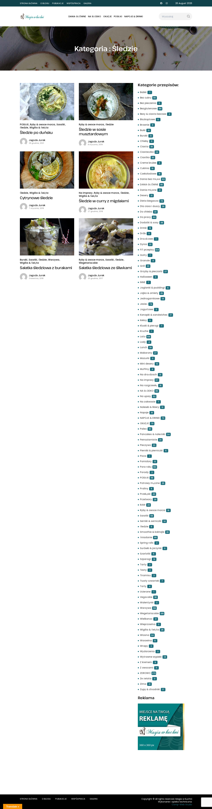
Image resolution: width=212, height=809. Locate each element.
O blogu (44, 3)
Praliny (144, 488)
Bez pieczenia (148, 103)
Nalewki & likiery (149, 407)
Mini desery (147, 363)
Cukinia (144, 168)
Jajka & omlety (149, 293)
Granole (145, 260)
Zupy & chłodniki (150, 689)
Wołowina (146, 640)
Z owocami (146, 667)
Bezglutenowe (148, 108)
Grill (142, 266)
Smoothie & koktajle (152, 532)
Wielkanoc (146, 618)
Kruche (144, 331)
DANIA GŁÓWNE (77, 16)
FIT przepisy (147, 249)
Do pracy (145, 217)
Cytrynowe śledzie (36, 197)
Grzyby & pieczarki (151, 271)
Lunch (143, 347)
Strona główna (28, 3)
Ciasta (144, 146)
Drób (143, 233)
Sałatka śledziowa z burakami (46, 267)
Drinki (143, 228)
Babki (143, 92)
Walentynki (146, 602)
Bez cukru (145, 97)
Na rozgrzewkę (148, 385)
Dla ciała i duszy (150, 206)
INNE (142, 282)
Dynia (143, 244)
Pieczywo (145, 445)
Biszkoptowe (147, 119)
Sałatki (60, 124)
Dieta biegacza (149, 200)
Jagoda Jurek (37, 140)
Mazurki (144, 358)
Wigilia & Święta (38, 127)
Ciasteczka (147, 152)
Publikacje (58, 3)
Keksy (143, 320)
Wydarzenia (147, 651)
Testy (143, 570)
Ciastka (145, 157)
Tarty (143, 564)
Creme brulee (148, 162)
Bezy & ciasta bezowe (153, 114)
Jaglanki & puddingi (152, 287)
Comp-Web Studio (182, 804)
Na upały (145, 396)
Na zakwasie (147, 401)
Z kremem (146, 662)
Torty (143, 586)
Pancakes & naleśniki (152, 434)
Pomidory (146, 461)
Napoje (144, 412)
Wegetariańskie (88, 263)
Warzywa (53, 260)
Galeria (87, 3)
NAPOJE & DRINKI (133, 16)
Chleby (144, 141)
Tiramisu (145, 575)
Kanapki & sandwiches (153, 314)
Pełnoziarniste (148, 439)
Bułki (142, 130)
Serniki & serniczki (150, 521)
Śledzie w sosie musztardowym (93, 131)
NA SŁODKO (94, 16)
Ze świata (145, 678)
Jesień (143, 304)
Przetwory (146, 499)
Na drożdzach (148, 374)
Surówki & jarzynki (151, 548)
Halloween (146, 276)
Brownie (144, 124)
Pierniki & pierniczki (151, 450)
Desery (144, 195)
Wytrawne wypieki (151, 656)
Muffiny (144, 369)
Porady (144, 472)
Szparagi (145, 559)
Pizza (143, 456)
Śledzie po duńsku (36, 132)
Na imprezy (85, 193)
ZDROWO (145, 673)
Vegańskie (146, 597)
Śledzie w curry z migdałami (104, 200)
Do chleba (146, 211)
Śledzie (24, 127)
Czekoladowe (148, 173)
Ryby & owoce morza (42, 124)
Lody (143, 342)
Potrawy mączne (150, 483)
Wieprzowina (147, 624)
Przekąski (145, 494)
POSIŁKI (118, 16)
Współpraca (74, 3)
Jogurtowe (146, 309)
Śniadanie (146, 537)
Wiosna (144, 635)
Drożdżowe (146, 238)
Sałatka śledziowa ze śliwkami (105, 267)
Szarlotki (145, 553)
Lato (142, 336)
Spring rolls (146, 542)
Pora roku (145, 466)
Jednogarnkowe (150, 298)
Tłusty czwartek (149, 580)
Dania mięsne (148, 190)
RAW (142, 504)
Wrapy (144, 646)
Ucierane (145, 591)
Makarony (146, 352)
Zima (143, 684)
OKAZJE (107, 16)
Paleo (143, 428)
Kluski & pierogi (149, 325)
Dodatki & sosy (149, 222)
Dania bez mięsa (150, 179)
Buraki (23, 260)
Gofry (143, 255)
